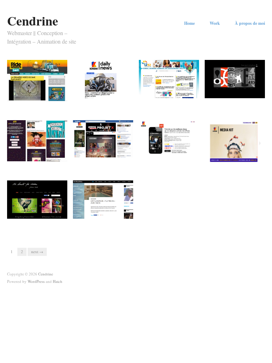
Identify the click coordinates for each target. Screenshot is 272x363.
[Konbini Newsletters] (103, 78)
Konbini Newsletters (109, 106)
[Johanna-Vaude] (37, 199)
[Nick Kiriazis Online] (103, 199)
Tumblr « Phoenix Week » (35, 163)
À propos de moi (250, 23)
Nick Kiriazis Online (109, 227)
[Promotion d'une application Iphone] (169, 138)
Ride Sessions (49, 106)
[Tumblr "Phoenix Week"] (37, 140)
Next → (37, 251)
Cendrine (32, 20)
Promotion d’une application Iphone (167, 163)
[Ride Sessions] (37, 80)
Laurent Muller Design (238, 106)
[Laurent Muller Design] (235, 78)
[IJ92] (169, 78)
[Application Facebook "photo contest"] (103, 138)
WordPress (36, 281)
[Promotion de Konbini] (235, 141)
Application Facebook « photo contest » (105, 163)
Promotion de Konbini (238, 166)
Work (215, 23)
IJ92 (190, 106)
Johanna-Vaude (48, 227)
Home (189, 23)
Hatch (57, 281)
